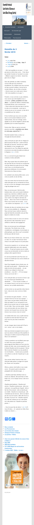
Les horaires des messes (12, 431)
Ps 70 (9, 62)
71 (12, 62)
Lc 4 (9, 66)
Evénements (17, 34)
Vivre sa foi (7, 30)
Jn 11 (24, 203)
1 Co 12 (10, 64)
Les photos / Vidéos (10, 434)
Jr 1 (9, 60)
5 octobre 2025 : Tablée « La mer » (14, 450)
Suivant (26, 43)
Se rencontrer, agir (16, 30)
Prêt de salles (7, 38)
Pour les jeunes (17, 38)
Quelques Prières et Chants (12, 432)
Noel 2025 (7, 442)
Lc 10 (24, 407)
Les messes (21, 27)
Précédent (8, 43)
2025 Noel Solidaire (10, 444)
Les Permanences (10, 429)
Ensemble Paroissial (10, 27)
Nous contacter (9, 427)
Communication (8, 34)
